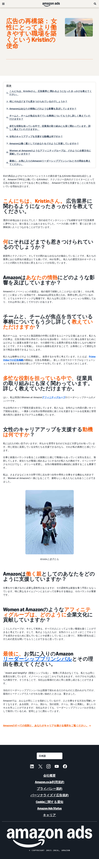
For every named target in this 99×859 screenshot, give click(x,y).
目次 (8, 85)
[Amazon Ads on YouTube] (57, 766)
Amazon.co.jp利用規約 (49, 782)
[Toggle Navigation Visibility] (3, 3)
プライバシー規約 (49, 788)
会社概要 (49, 775)
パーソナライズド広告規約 (50, 795)
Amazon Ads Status (49, 808)
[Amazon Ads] (49, 4)
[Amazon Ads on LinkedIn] (32, 766)
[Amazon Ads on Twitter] (40, 766)
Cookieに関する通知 (49, 802)
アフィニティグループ (53, 397)
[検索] (95, 4)
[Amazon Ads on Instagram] (48, 766)
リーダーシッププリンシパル (37, 658)
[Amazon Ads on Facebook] (65, 766)
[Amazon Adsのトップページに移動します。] (49, 836)
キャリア (49, 815)
